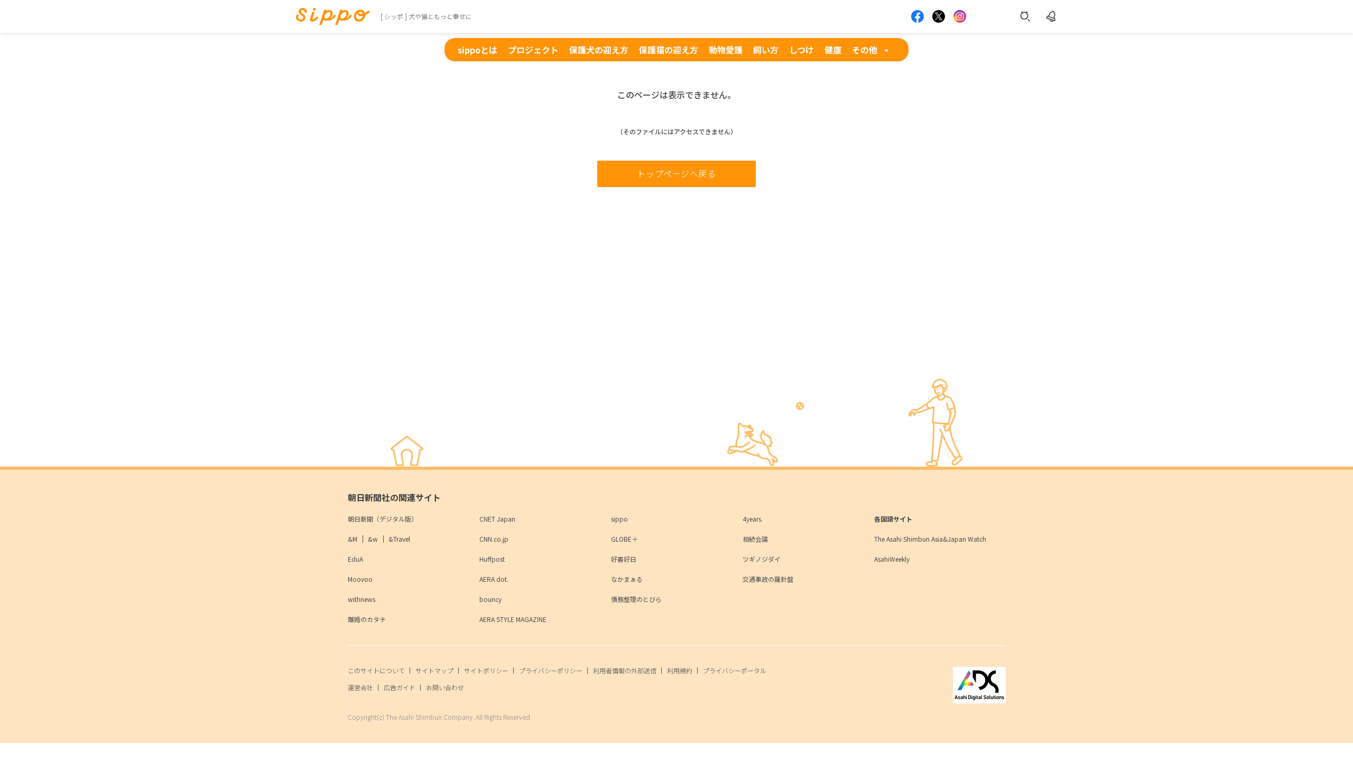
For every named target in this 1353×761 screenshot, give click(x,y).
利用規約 (679, 670)
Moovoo (360, 578)
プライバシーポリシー (550, 670)
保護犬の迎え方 (598, 49)
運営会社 (360, 687)
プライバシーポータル (734, 670)
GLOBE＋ (624, 538)
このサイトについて (376, 670)
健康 (832, 49)
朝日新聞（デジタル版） (383, 518)
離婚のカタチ (367, 619)
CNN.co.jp (493, 538)
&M (352, 538)
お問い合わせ (445, 687)
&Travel (399, 538)
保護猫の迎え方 (668, 49)
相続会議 (755, 538)
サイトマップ (434, 670)
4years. (753, 518)
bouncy (490, 599)
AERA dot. (493, 578)
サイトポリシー (486, 670)
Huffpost (492, 558)
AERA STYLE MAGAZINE (512, 619)
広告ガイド (399, 687)
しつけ (801, 49)
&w (373, 538)
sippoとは (477, 49)
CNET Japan (497, 518)
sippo (619, 518)
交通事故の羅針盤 (768, 578)
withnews (361, 599)
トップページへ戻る (676, 173)
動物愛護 (726, 49)
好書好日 (623, 558)
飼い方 (766, 49)
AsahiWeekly (892, 558)
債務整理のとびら (636, 599)
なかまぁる (627, 578)
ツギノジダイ (762, 558)
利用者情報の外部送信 (624, 670)
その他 (864, 49)
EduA (355, 558)
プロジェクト (533, 49)
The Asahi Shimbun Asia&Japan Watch (930, 538)
